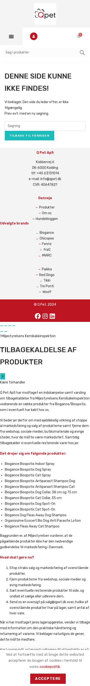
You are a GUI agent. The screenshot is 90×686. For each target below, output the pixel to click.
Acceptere (48, 678)
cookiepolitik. (50, 667)
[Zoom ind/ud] (1, 325)
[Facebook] (38, 315)
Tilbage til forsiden (29, 135)
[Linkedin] (52, 315)
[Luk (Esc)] (14, 325)
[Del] (10, 325)
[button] (11, 36)
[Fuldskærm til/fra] (5, 325)
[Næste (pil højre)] (5, 331)
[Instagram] (45, 315)
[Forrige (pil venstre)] (1, 331)
